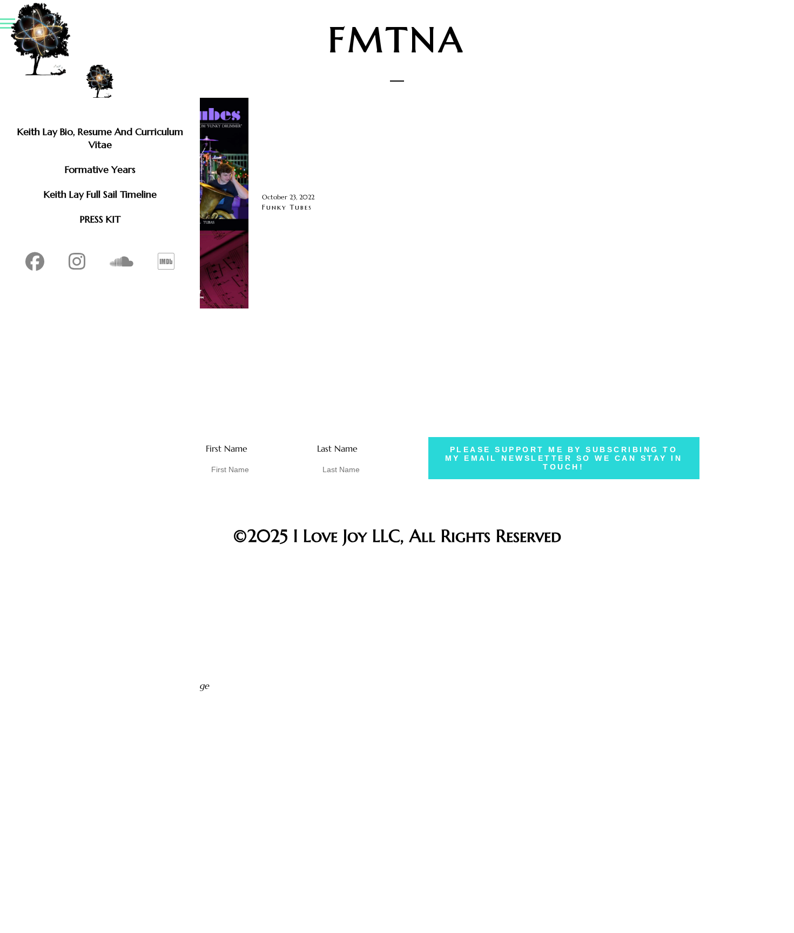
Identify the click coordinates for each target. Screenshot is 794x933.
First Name (226, 448)
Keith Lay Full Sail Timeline (100, 194)
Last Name (337, 448)
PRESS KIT (100, 219)
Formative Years (100, 169)
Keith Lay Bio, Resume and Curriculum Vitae (100, 138)
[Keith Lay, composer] (99, 81)
